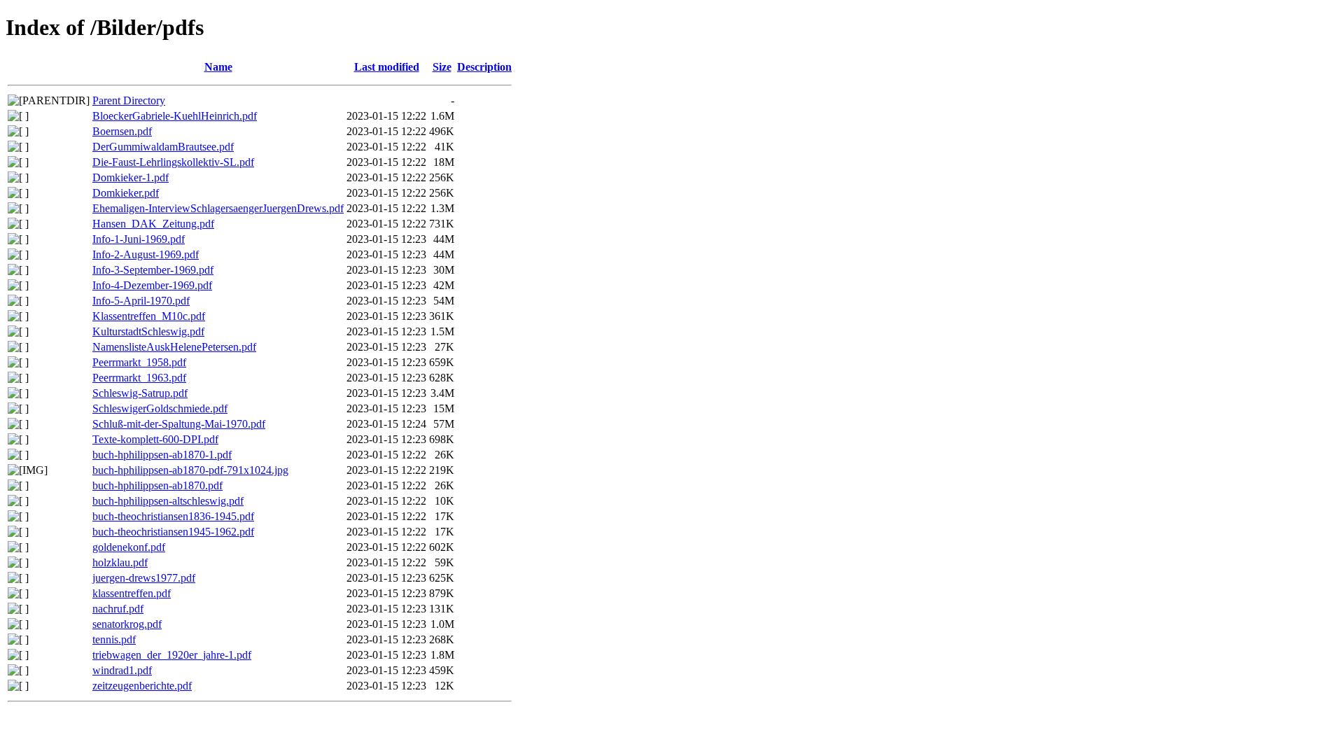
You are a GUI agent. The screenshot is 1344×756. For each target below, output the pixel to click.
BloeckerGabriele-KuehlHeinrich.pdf (174, 116)
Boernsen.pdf (122, 131)
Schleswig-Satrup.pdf (140, 393)
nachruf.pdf (118, 609)
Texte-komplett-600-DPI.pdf (155, 439)
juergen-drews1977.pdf (143, 578)
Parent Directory (128, 100)
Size (442, 67)
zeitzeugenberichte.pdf (142, 686)
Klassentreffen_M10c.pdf (148, 316)
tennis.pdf (114, 639)
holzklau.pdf (120, 562)
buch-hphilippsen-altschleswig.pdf (168, 501)
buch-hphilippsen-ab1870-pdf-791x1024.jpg (190, 470)
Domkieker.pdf (125, 193)
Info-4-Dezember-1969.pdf (152, 285)
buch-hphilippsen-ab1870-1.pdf (162, 455)
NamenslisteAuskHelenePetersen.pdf (174, 347)
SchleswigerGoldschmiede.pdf (159, 408)
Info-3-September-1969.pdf (153, 270)
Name (218, 67)
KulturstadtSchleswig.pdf (148, 331)
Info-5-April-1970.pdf (141, 301)
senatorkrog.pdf (127, 624)
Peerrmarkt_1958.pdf (139, 362)
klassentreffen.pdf (131, 593)
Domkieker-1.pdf (130, 177)
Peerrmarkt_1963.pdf (139, 378)
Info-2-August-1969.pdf (145, 254)
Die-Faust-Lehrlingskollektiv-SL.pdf (173, 162)
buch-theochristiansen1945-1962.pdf (173, 532)
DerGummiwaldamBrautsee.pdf (163, 147)
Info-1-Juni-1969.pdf (138, 239)
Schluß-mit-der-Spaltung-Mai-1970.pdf (178, 424)
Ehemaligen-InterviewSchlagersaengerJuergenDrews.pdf (218, 208)
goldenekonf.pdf (128, 547)
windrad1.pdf (122, 670)
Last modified (386, 67)
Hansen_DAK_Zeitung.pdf (153, 224)
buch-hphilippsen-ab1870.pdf (157, 485)
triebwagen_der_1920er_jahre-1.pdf (171, 655)
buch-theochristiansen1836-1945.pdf (173, 516)
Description (484, 67)
